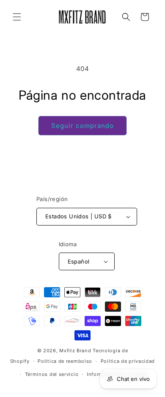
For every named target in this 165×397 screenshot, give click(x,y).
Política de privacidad (128, 361)
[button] (17, 17)
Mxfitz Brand (75, 350)
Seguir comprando (82, 126)
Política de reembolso (65, 361)
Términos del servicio (52, 374)
